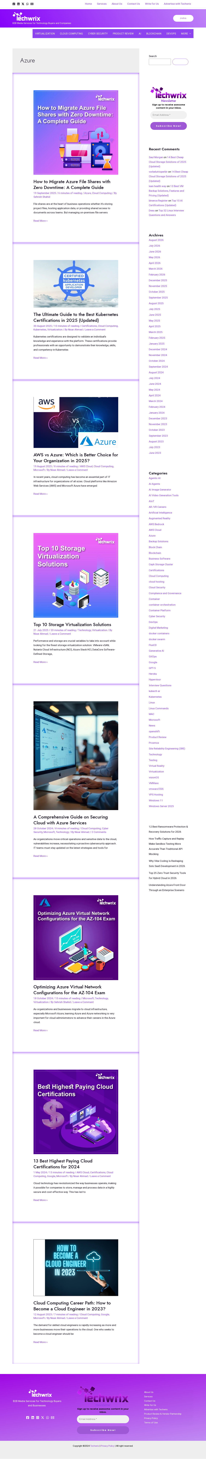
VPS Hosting (156, 794)
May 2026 (154, 257)
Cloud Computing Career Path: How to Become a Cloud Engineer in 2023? (72, 1306)
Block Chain (155, 547)
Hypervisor (155, 679)
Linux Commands (159, 708)
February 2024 (157, 406)
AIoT (151, 501)
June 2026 (155, 251)
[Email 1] (32, 4)
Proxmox (154, 742)
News (152, 725)
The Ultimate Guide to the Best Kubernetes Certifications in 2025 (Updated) (75, 317)
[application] (189, 33)
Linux (152, 702)
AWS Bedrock (156, 524)
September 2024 (158, 366)
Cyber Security (157, 616)
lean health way (157, 186)
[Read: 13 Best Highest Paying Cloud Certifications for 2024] (75, 1112)
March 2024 (156, 401)
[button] (183, 18)
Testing (153, 760)
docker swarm (157, 639)
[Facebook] (14, 4)
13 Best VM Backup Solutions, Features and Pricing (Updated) (166, 191)
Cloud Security (157, 587)
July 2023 (154, 447)
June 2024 (155, 383)
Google (51, 1176)
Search (153, 56)
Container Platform (160, 610)
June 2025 (155, 314)
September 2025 (158, 297)
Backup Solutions (158, 541)
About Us (148, 1392)
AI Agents (154, 483)
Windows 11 (156, 800)
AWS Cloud (86, 466)
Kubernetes (39, 329)
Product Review (157, 737)
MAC (151, 714)
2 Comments (99, 832)
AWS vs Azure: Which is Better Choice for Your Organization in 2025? (75, 458)
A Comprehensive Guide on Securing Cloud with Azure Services (70, 820)
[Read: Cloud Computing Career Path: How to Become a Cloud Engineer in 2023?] (75, 1267)
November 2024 (158, 355)
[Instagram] (37, 1417)
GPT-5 (152, 668)
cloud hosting (156, 581)
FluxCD (153, 645)
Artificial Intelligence (160, 512)
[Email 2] (52, 1417)
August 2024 (156, 372)
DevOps (153, 622)
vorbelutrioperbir (158, 171)
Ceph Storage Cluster (161, 564)
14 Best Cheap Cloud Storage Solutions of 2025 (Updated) (167, 162)
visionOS (154, 777)
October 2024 (157, 360)
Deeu (152, 210)
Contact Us (149, 1401)
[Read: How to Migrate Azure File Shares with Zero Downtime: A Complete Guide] (75, 132)
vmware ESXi (156, 788)
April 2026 (155, 263)
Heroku (153, 673)
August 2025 (156, 303)
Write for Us (150, 1405)
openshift (154, 731)
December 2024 (158, 349)
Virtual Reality (156, 765)
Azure (87, 193)
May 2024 (154, 389)
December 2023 (158, 418)
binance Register (158, 200)
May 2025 (154, 320)
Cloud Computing (102, 193)
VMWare (153, 783)
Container (154, 598)
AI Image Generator (160, 489)
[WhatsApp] (27, 4)
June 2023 (155, 452)
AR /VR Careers (157, 506)
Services (148, 1396)
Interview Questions (160, 685)
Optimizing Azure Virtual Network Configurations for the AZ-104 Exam (69, 990)
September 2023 (158, 435)
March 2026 (156, 268)
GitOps (153, 656)
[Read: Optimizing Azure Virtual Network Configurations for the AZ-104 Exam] (75, 937)
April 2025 (155, 326)
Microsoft (39, 469)
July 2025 (154, 309)
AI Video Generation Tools (164, 495)
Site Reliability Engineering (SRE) (167, 748)
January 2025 (157, 343)
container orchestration (162, 604)
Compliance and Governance (165, 593)
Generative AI (156, 650)
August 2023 (156, 441)
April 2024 (155, 395)
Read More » (40, 220)
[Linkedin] (18, 4)
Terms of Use (151, 1422)
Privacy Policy (151, 1418)
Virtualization (54, 329)
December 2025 (158, 280)
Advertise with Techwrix (156, 1409)
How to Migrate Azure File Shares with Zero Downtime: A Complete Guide (71, 184)
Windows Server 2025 (161, 806)
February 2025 (157, 337)
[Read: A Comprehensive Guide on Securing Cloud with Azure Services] (75, 755)
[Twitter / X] (23, 4)
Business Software (159, 558)
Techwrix (94, 1446)
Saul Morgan (156, 157)
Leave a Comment (95, 329)
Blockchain (155, 552)
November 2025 (158, 286)
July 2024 (154, 378)
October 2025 (157, 291)
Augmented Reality (159, 518)
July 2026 (154, 245)
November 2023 (158, 424)
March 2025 (156, 332)
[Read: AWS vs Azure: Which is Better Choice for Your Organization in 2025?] (75, 422)
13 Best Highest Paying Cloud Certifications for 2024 (62, 1164)
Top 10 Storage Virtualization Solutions (72, 624)
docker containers (159, 633)
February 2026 (157, 274)
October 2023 (157, 429)
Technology (84, 630)
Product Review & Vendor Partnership (162, 1414)
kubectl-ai (154, 691)
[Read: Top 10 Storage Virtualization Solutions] (75, 575)
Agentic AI (155, 478)
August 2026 (156, 239)
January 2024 (157, 412)
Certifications (89, 325)
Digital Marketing (158, 627)
